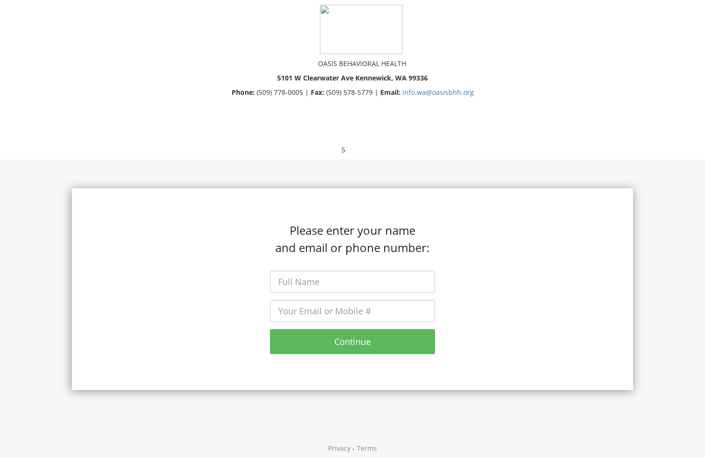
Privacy (339, 448)
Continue (352, 341)
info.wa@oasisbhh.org (438, 92)
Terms (367, 448)
